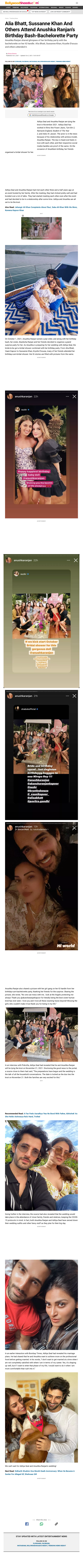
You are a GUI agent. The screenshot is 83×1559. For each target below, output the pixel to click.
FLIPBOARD (18, 61)
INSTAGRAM (33, 61)
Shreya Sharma (12, 53)
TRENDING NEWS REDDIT (63, 61)
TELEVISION (33, 7)
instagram (21, 1546)
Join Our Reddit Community (60, 12)
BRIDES (61, 7)
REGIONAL (54, 7)
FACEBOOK (25, 61)
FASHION (68, 7)
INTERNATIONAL (44, 7)
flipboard (37, 1543)
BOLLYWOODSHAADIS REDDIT (46, 61)
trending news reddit (57, 1546)
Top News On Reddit (39, 12)
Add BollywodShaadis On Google (15, 12)
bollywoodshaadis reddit (37, 1546)
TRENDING (15, 7)
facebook (46, 1543)
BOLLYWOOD (24, 7)
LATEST (8, 7)
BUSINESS (76, 7)
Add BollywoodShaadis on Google (43, 115)
